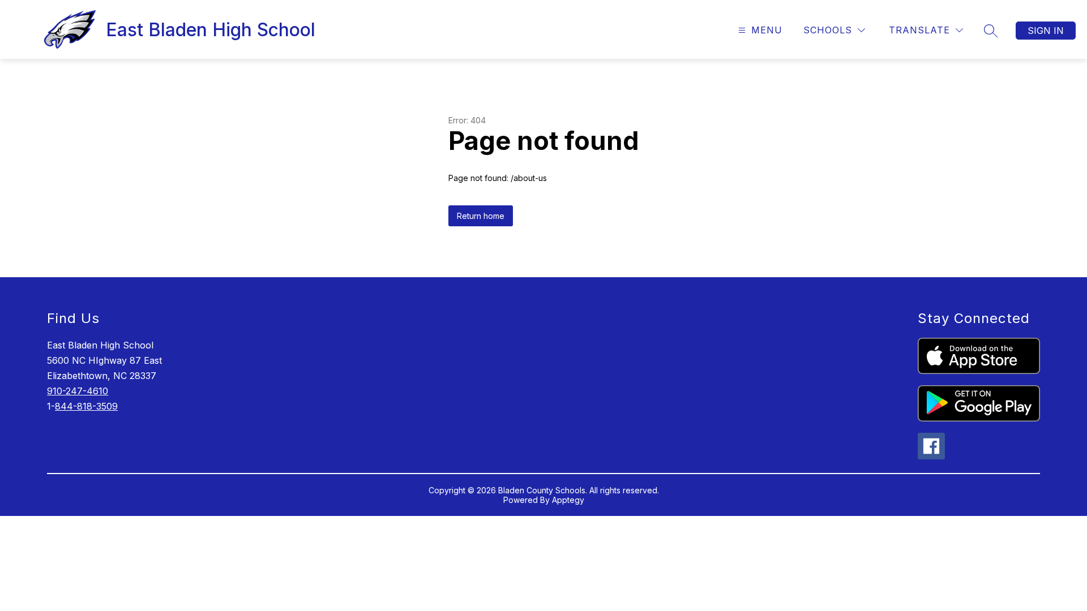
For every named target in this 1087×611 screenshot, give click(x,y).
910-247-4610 (77, 391)
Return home (480, 216)
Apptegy (568, 500)
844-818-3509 (86, 406)
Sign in (1046, 30)
